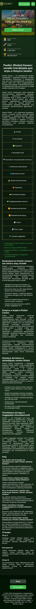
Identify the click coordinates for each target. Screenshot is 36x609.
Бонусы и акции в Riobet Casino (16, 247)
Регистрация (24, 4)
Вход (18, 581)
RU (33, 4)
